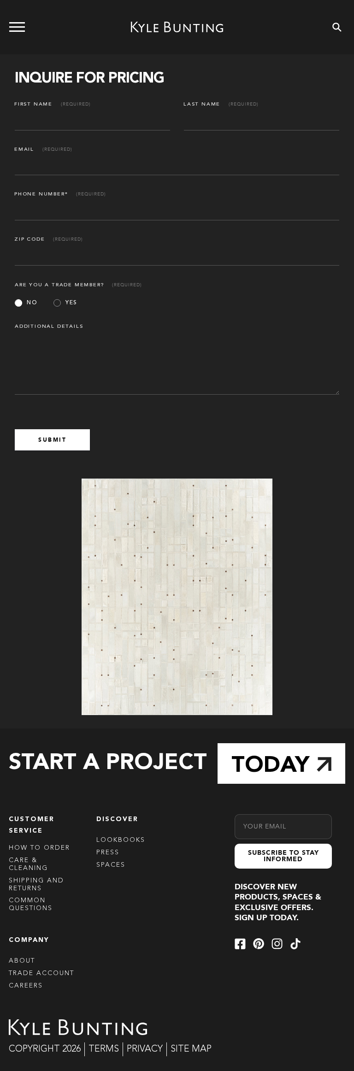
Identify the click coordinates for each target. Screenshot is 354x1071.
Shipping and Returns (36, 884)
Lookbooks (120, 840)
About (22, 961)
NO (32, 303)
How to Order (39, 848)
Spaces (110, 865)
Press (107, 852)
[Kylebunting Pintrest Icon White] (258, 943)
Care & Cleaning (28, 864)
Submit (52, 440)
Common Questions (31, 904)
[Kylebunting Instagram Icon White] (277, 943)
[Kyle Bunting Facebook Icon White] (240, 943)
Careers (26, 985)
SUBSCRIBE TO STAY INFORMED (283, 856)
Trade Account (41, 973)
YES (71, 303)
